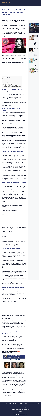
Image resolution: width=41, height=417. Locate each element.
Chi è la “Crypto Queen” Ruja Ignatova (9, 79)
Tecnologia (34, 1)
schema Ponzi (19, 351)
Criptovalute (17, 1)
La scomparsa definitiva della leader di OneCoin (11, 85)
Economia (29, 1)
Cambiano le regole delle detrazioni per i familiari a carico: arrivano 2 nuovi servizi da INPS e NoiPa (36, 62)
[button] (11, 4)
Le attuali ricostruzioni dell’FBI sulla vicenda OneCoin (12, 86)
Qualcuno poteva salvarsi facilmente (10, 82)
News (12, 1)
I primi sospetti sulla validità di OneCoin (10, 83)
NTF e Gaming (23, 1)
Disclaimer (21, 414)
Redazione (25, 414)
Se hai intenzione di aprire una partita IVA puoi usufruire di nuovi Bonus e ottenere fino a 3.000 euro (36, 72)
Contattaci (27, 409)
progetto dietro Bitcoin (7, 177)
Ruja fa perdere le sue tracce (8, 84)
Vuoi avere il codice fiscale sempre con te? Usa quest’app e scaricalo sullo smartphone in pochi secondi (36, 52)
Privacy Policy (16, 414)
